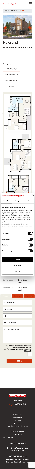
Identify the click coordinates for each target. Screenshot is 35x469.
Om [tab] (29, 201)
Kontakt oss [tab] (6, 296)
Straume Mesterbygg (10, 10)
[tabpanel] (17, 331)
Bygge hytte (17, 417)
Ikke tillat (17, 271)
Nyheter (17, 423)
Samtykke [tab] (6, 201)
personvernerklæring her (17, 349)
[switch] (30, 239)
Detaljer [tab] (17, 201)
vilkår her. (27, 350)
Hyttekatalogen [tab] (29, 296)
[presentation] (5, 27)
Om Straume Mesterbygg (17, 426)
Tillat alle (17, 259)
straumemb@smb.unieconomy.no (17, 462)
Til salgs (17, 420)
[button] (30, 3)
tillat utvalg (17, 265)
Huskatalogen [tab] (17, 296)
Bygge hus (17, 414)
